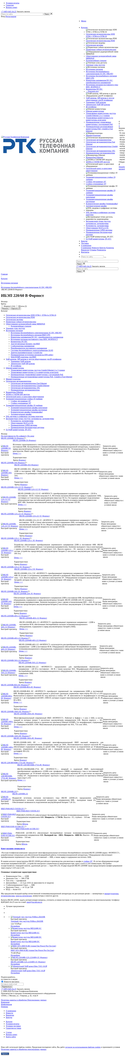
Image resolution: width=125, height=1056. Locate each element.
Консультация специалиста (13, 849)
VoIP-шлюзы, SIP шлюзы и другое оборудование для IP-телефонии (100, 99)
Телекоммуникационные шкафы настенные (29, 410)
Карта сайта (11, 1037)
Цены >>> (17, 453)
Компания (5, 1002)
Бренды (102, 248)
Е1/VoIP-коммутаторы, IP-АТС (98, 239)
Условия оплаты (12, 1024)
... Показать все (92, 91)
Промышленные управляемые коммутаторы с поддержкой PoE (99, 123)
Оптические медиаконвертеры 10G (100, 151)
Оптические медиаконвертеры (98, 140)
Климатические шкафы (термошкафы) (102, 204)
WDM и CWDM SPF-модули (98, 162)
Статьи (9, 1032)
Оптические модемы (94, 45)
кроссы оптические (24, 896)
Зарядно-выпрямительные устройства (26, 353)
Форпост (22, 460)
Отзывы (93, 250)
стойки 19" (88, 861)
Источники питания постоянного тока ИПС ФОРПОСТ (34, 339)
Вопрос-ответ (11, 1034)
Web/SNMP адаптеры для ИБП (23, 357)
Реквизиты (101, 250)
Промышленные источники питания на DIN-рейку (32, 355)
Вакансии (85, 250)
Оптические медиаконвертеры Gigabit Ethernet (30, 386)
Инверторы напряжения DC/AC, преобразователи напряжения (99, 81)
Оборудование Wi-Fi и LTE (97, 228)
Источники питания (94, 69)
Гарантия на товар (13, 1028)
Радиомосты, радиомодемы (97, 226)
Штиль (25, 824)
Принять (5, 1054)
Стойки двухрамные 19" (96, 182)
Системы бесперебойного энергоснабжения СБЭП (32, 350)
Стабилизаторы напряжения (22, 346)
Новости (95, 248)
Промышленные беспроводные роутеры (27, 427)
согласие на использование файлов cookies (83, 1047)
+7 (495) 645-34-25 (8, 12)
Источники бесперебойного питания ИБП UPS (30, 335)
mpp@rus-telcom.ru (34, 902)
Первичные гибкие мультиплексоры (101, 49)
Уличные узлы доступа (95, 65)
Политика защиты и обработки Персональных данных (24, 1000)
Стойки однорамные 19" (96, 184)
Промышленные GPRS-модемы (99, 230)
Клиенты (110, 248)
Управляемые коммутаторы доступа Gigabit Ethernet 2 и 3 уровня (101, 114)
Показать (5, 309)
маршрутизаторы (111, 894)
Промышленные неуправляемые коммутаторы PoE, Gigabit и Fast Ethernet (99, 129)
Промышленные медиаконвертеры (100, 153)
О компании (86, 248)
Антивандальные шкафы (96, 206)
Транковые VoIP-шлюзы (96, 102)
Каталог (9, 1022)
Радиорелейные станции (96, 60)
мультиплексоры (8, 896)
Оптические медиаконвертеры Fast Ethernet (29, 383)
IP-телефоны (91, 107)
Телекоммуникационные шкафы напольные (29, 408)
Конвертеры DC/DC (94, 89)
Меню (83, 21)
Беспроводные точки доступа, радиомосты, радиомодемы (98, 222)
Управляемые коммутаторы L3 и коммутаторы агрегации (99, 119)
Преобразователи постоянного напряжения (29, 348)
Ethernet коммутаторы (95, 111)
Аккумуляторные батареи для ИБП (25, 344)
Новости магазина (11, 982)
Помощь (4, 1007)
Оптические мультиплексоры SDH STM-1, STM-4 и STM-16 (100, 35)
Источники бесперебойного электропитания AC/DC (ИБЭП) (99, 72)
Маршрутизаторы (93, 135)
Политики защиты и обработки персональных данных (23, 1049)
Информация (6, 1004)
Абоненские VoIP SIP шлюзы (98, 105)
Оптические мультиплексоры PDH (100, 41)
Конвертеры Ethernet (94, 157)
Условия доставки (13, 1026)
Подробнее (15, 926)
